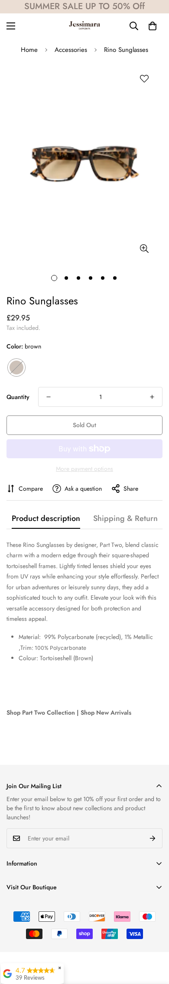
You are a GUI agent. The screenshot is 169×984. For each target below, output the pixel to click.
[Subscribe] (152, 838)
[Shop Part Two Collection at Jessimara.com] (90, 685)
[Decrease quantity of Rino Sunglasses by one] (48, 396)
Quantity (17, 397)
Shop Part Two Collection (40, 712)
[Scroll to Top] (153, 938)
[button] (152, 26)
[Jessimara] (84, 25)
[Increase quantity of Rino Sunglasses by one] (152, 396)
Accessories (71, 49)
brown (16, 367)
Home (29, 49)
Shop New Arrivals (106, 712)
